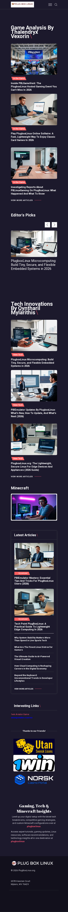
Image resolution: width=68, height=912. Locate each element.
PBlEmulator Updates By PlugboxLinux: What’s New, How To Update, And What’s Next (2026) (33, 413)
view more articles (22, 200)
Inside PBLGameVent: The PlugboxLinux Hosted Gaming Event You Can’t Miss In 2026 (34, 86)
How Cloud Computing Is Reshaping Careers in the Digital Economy (32, 667)
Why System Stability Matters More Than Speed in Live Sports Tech (32, 639)
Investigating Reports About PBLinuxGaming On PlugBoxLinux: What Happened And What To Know (33, 190)
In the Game (19, 78)
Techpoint (23, 573)
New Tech (18, 354)
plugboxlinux (34, 826)
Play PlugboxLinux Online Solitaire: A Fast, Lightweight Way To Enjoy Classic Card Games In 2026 (33, 137)
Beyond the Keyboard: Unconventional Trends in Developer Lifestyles (33, 678)
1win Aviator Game (20, 714)
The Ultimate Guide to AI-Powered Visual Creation (32, 657)
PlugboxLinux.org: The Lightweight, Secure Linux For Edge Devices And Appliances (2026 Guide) (31, 466)
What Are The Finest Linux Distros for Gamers (33, 648)
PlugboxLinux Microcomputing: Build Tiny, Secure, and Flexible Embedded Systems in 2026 (33, 265)
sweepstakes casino (21, 717)
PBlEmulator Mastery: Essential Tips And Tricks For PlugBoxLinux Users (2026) (33, 581)
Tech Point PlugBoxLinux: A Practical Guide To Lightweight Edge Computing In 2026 (32, 626)
